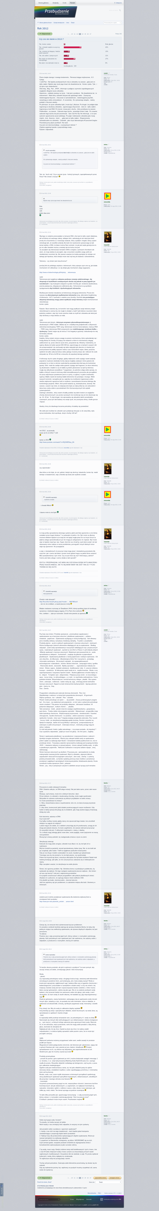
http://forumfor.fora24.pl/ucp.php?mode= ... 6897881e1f (58, 602)
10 (72, 34)
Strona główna (43, 3)
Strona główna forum (45, 22)
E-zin (64, 3)
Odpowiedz (45, 34)
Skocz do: (92, 1182)
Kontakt (89, 1199)
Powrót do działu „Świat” (44, 1182)
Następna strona (115, 1178)
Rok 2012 (42, 28)
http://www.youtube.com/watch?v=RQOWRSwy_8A (56, 442)
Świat (72, 22)
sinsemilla (107, 202)
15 (85, 34)
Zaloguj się (119, 2)
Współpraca (80, 1199)
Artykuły (56, 3)
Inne (67, 22)
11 (74, 34)
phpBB (85, 1205)
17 (90, 34)
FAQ (99, 1193)
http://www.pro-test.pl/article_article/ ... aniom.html (56, 901)
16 (88, 34)
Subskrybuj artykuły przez (112, 1199)
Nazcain (72, 1205)
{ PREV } (100, 1178)
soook (106, 73)
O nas (72, 1199)
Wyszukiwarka (92, 1193)
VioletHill (106, 245)
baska (106, 783)
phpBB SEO (96, 1205)
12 (77, 34)
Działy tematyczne (59, 22)
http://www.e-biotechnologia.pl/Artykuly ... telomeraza (57, 272)
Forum (72, 3)
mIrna (105, 144)
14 (82, 34)
